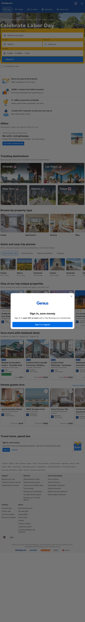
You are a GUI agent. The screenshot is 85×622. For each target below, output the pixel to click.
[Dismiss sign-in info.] (71, 296)
